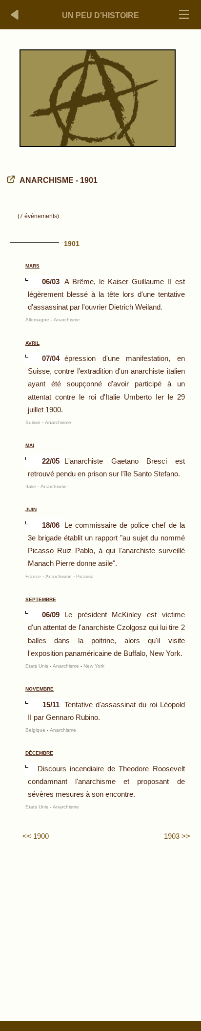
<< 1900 (35, 836)
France (33, 576)
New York (93, 666)
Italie (30, 486)
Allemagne (37, 319)
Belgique (35, 730)
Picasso (85, 576)
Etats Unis (36, 666)
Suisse (32, 422)
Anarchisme (67, 319)
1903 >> (177, 836)
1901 (72, 243)
